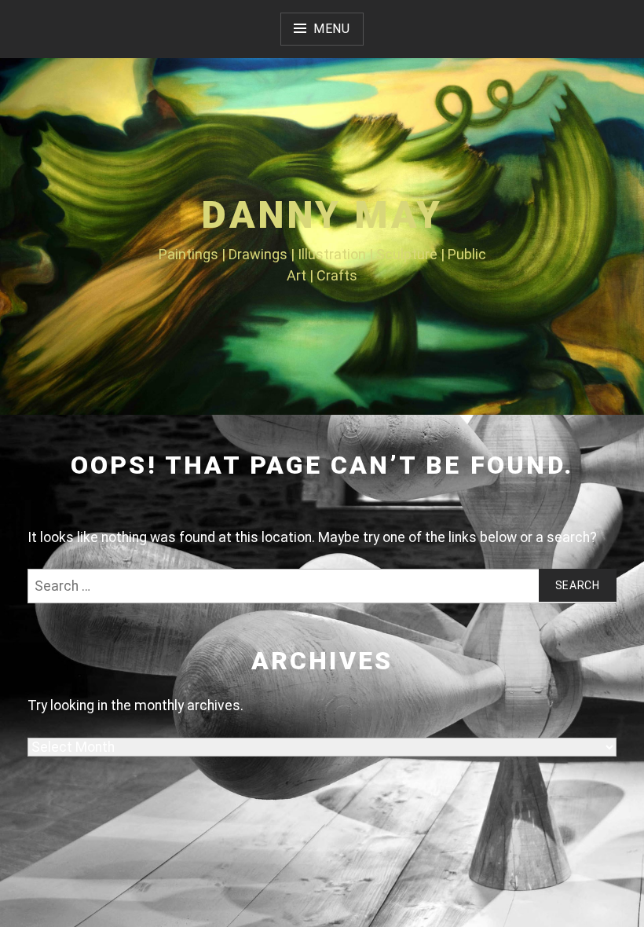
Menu (331, 28)
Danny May (322, 214)
